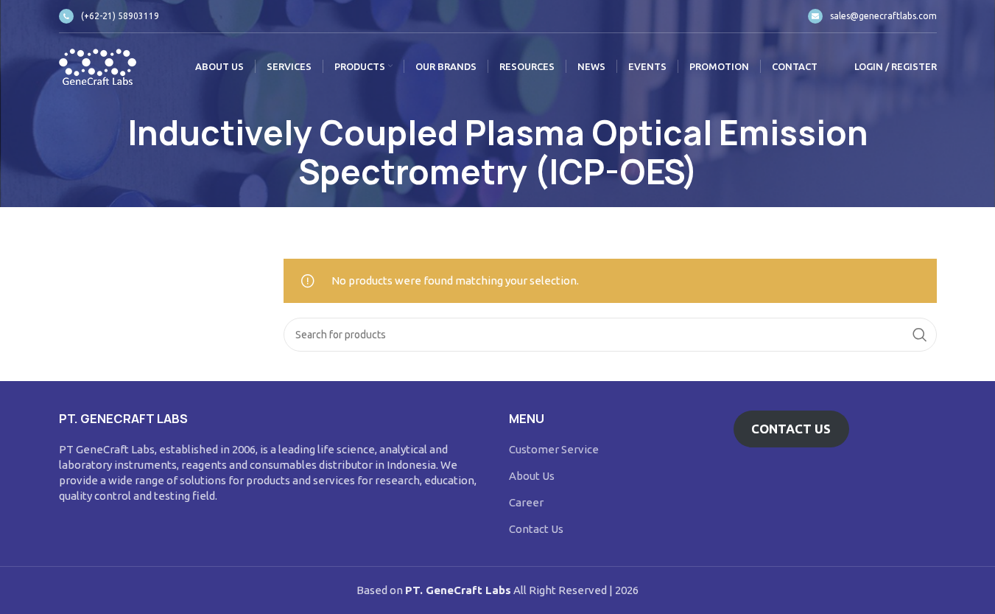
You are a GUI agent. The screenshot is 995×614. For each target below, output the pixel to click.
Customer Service (554, 449)
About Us (532, 476)
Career (526, 502)
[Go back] (40, 153)
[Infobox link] (109, 16)
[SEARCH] (920, 335)
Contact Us (536, 529)
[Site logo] (97, 65)
